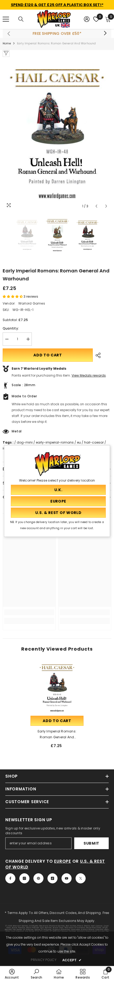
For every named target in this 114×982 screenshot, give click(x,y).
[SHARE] (97, 355)
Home (7, 43)
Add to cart (47, 355)
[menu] (6, 19)
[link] (29, 612)
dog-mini (25, 442)
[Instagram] (24, 878)
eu (79, 442)
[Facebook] (10, 878)
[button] (96, 206)
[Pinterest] (38, 878)
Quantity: (11, 328)
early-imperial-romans (55, 442)
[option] (57, 134)
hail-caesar (94, 442)
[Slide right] (105, 33)
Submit (91, 843)
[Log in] (86, 19)
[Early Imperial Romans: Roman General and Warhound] (57, 688)
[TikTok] (52, 878)
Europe (62, 861)
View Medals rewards (89, 375)
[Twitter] (81, 878)
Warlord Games (31, 303)
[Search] (21, 19)
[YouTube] (67, 878)
